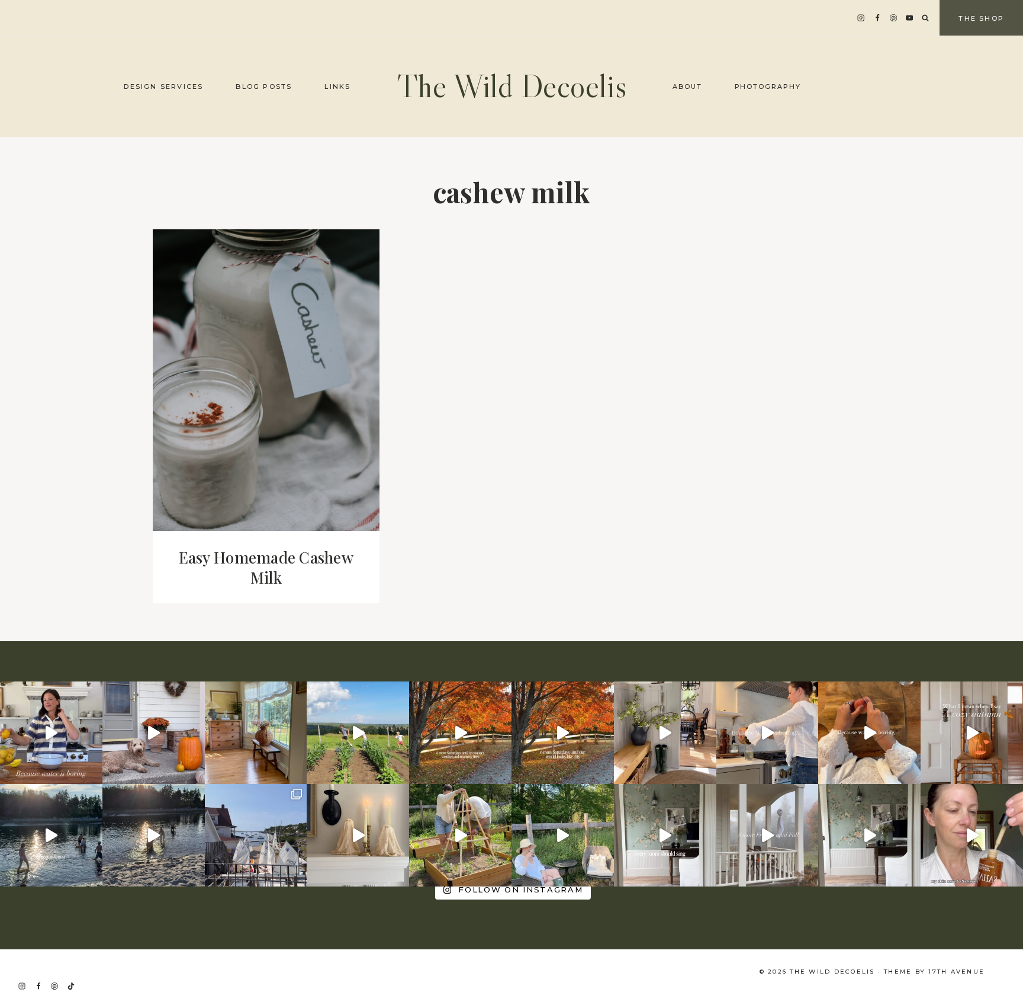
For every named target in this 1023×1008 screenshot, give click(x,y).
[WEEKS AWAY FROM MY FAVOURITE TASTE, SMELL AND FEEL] (972, 732)
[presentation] (266, 380)
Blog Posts (264, 86)
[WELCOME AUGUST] (153, 835)
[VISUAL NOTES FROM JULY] (256, 835)
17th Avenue (956, 971)
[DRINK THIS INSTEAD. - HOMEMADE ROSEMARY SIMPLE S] (767, 732)
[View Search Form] (925, 18)
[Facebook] (877, 18)
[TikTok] (71, 986)
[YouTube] (909, 18)
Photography (768, 86)
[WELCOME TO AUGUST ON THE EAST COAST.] (51, 835)
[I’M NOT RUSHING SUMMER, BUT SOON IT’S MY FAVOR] (460, 732)
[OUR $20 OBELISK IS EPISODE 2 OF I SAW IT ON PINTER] (460, 835)
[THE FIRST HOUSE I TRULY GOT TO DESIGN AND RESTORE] (665, 732)
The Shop (981, 18)
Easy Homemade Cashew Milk (266, 567)
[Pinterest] (893, 18)
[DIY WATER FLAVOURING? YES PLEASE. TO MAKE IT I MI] (51, 732)
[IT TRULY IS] (869, 835)
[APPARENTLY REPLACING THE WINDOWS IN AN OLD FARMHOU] (256, 732)
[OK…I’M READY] (153, 732)
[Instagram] (861, 18)
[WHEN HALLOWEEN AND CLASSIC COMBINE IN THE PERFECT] (358, 835)
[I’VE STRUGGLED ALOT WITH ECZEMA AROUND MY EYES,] (972, 835)
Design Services (163, 86)
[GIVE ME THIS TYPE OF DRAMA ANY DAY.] (665, 835)
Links (337, 86)
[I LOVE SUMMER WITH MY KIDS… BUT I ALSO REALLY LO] (358, 732)
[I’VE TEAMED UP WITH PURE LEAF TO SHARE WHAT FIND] (562, 835)
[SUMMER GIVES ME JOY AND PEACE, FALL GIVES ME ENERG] (562, 732)
